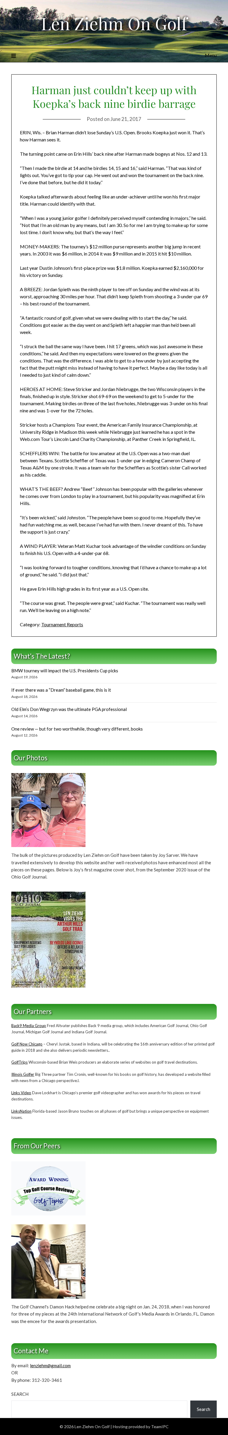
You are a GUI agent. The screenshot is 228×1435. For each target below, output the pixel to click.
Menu (210, 55)
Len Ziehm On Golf (114, 23)
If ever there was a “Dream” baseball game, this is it (61, 690)
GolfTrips (19, 1062)
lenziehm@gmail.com (50, 1365)
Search (19, 1394)
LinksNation (21, 1111)
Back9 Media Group (28, 1025)
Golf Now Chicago (26, 1044)
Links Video (21, 1092)
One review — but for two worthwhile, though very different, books (77, 728)
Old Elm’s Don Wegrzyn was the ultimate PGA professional (69, 709)
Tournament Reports (62, 624)
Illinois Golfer (22, 1074)
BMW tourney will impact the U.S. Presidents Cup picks (64, 670)
